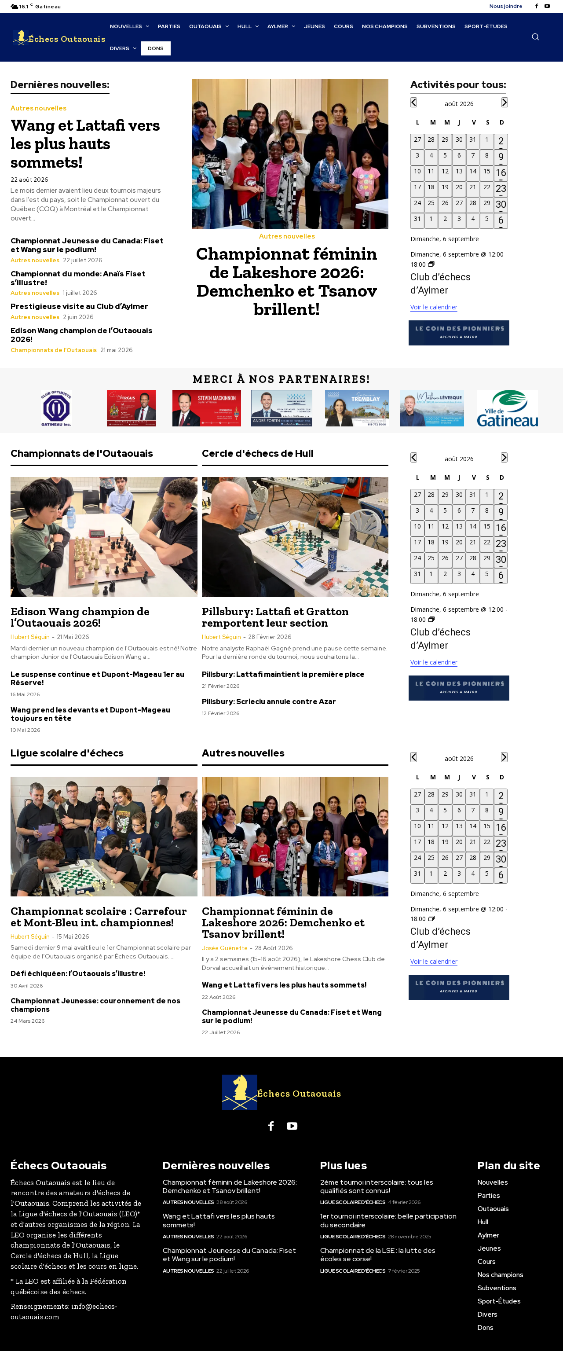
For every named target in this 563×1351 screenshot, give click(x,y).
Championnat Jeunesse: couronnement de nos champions (95, 1005)
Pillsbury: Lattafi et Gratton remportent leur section (275, 617)
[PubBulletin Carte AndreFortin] (281, 408)
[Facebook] (536, 6)
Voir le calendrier (433, 307)
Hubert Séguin (30, 637)
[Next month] (504, 102)
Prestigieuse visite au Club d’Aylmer (79, 306)
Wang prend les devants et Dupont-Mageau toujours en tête (90, 714)
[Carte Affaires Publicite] (131, 408)
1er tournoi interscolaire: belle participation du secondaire (388, 1220)
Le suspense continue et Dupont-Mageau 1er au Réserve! (97, 678)
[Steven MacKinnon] (206, 408)
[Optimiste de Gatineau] (56, 408)
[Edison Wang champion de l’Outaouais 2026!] (104, 537)
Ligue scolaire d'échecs (353, 1202)
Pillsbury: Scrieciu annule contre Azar (269, 701)
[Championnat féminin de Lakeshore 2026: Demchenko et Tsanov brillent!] (290, 154)
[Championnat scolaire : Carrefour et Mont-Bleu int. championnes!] (104, 836)
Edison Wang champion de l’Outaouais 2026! (82, 335)
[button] (535, 36)
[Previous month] (413, 102)
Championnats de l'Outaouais (54, 350)
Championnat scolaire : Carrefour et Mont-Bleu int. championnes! (99, 916)
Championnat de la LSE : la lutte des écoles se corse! (377, 1254)
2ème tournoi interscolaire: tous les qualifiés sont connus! (376, 1186)
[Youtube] (547, 6)
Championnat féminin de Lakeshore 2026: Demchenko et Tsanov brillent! (286, 281)
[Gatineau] (507, 408)
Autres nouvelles (38, 108)
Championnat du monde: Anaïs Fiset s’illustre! (78, 278)
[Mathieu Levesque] (432, 408)
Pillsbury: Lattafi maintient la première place (283, 674)
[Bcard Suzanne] (357, 408)
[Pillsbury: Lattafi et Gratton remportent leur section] (295, 537)
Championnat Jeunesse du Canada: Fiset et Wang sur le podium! (87, 245)
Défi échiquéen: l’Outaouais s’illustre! (78, 973)
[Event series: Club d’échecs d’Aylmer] (431, 264)
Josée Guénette (225, 948)
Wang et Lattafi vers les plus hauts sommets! (85, 143)
